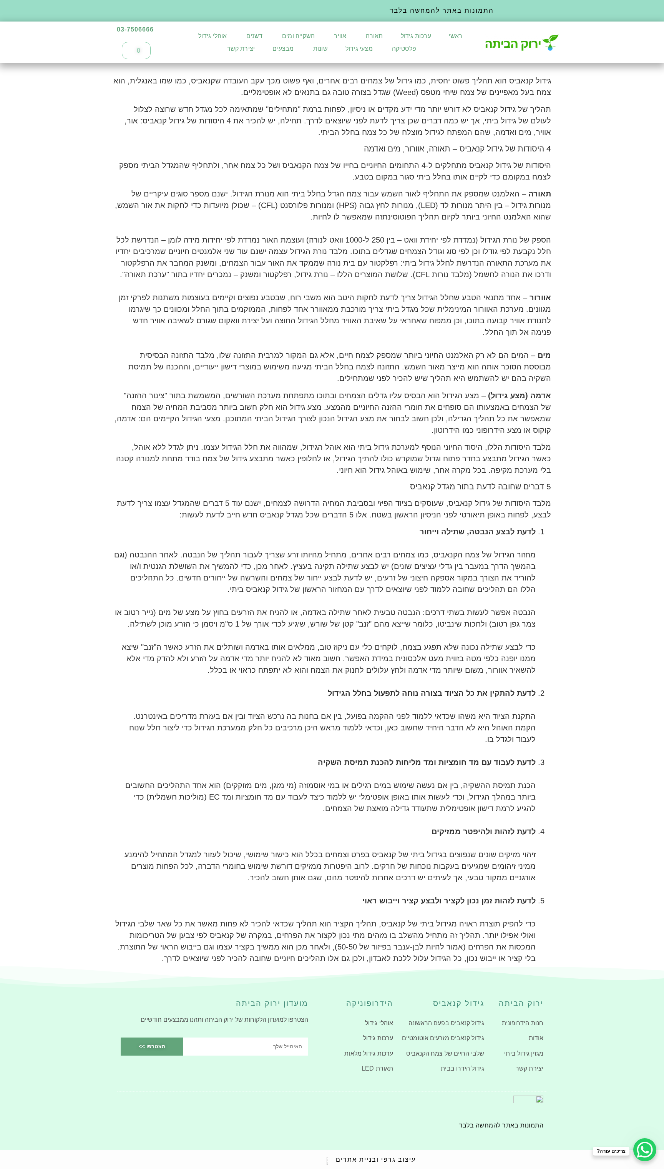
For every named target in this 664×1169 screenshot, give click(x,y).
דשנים (254, 36)
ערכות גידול (416, 36)
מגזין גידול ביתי (523, 1053)
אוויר (339, 36)
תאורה (373, 36)
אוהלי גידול (212, 36)
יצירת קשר (241, 48)
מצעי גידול (359, 48)
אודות (536, 1038)
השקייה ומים (298, 36)
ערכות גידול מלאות (368, 1053)
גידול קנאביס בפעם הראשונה (446, 1023)
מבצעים (283, 48)
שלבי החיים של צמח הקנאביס (445, 1053)
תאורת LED (377, 1068)
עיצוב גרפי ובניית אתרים (376, 1159)
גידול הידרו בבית (462, 1068)
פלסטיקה (403, 48)
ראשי (456, 36)
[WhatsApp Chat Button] (644, 1149)
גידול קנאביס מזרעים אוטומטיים (443, 1038)
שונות (320, 48)
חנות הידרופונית (522, 1023)
